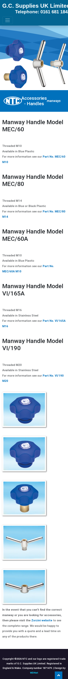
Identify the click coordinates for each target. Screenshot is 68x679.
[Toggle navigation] (7, 20)
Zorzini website (41, 620)
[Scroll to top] (58, 675)
